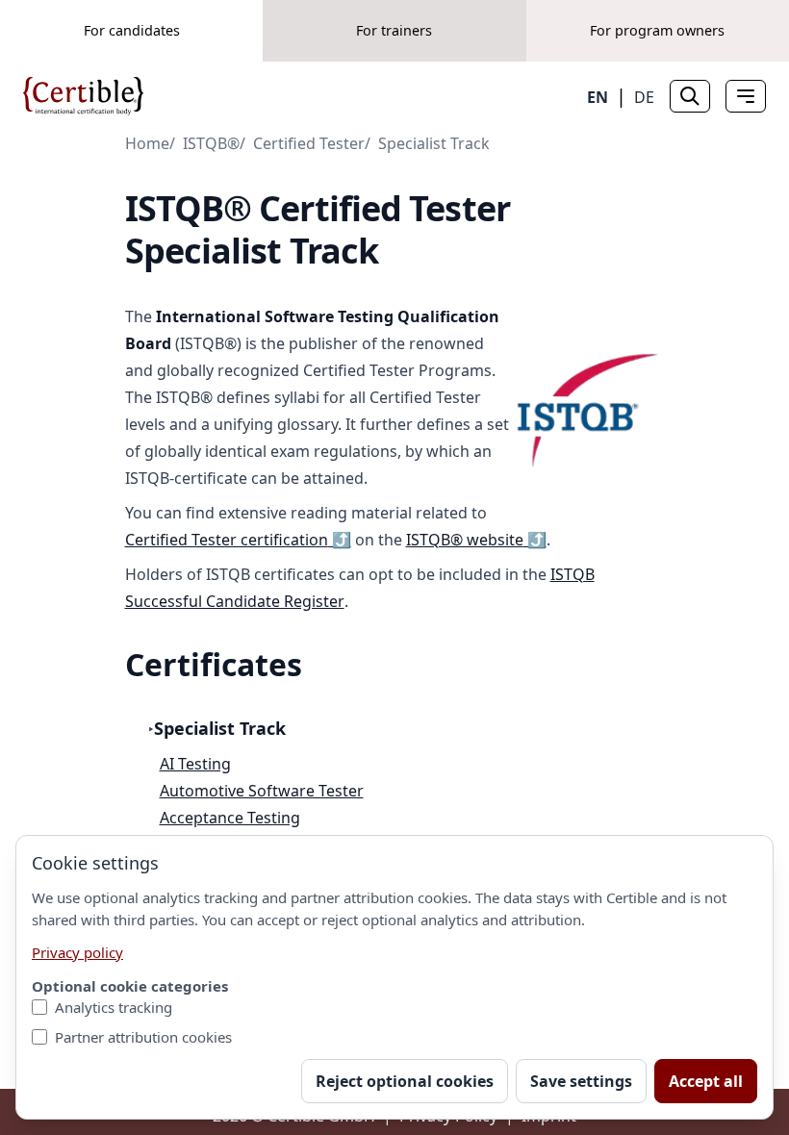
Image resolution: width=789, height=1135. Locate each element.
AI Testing (195, 763)
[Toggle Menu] (745, 96)
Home (147, 143)
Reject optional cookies (405, 1081)
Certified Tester (309, 143)
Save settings (581, 1081)
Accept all (706, 1081)
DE (644, 97)
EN (597, 97)
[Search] (690, 96)
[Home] (83, 96)
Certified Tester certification (238, 539)
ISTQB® (211, 143)
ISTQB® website (476, 539)
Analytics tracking (113, 1007)
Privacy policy (77, 952)
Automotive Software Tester (262, 790)
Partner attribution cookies (143, 1037)
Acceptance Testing (230, 817)
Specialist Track (434, 143)
